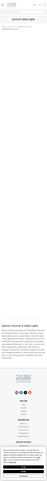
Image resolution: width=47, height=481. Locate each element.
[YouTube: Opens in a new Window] (29, 392)
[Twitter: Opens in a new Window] (25, 392)
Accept (23, 467)
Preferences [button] (12, 462)
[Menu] (2, 5)
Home (4, 27)
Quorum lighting (24, 27)
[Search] (43, 12)
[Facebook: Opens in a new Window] (21, 392)
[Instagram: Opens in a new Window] (16, 392)
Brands (11, 27)
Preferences (23, 476)
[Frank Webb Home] (11, 5)
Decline (23, 471)
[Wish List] (40, 5)
